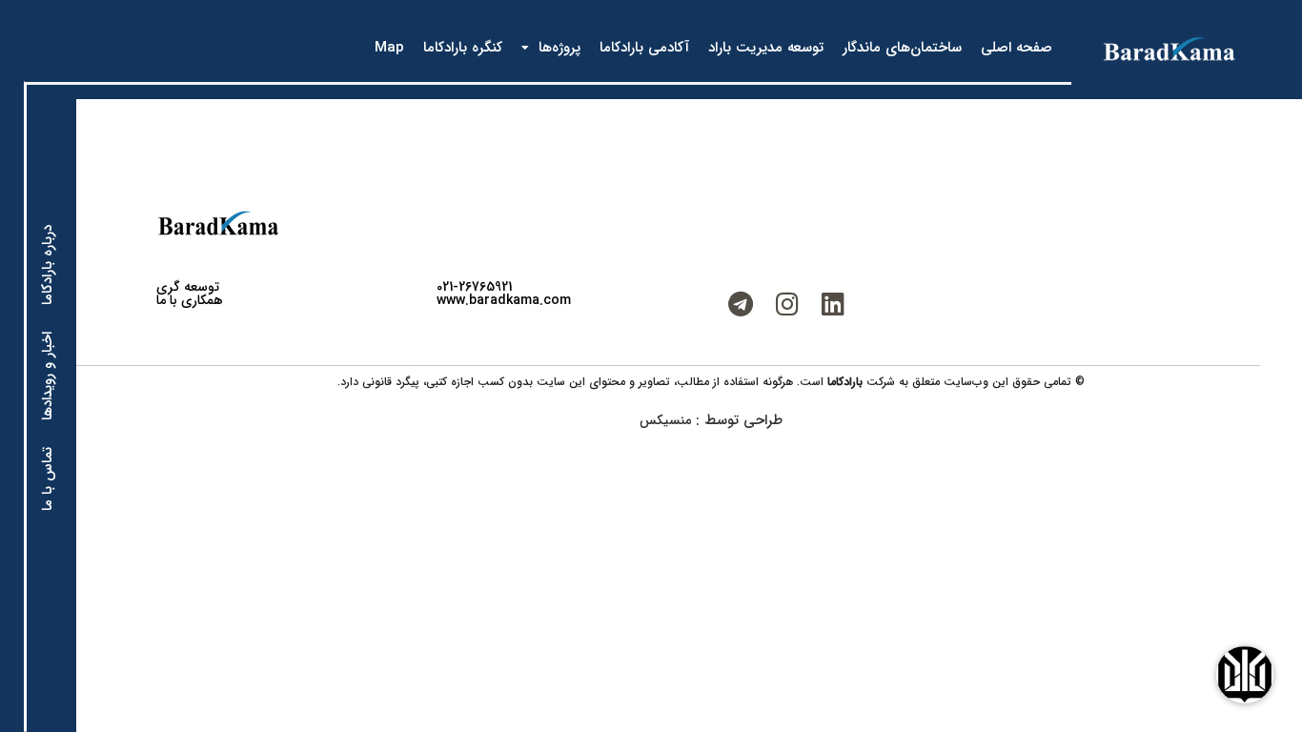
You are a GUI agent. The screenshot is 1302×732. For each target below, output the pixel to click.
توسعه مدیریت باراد (766, 47)
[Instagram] (787, 303)
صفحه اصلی (1016, 47)
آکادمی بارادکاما (644, 47)
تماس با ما (48, 479)
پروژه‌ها (559, 47)
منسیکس (665, 420)
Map (389, 47)
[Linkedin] (833, 303)
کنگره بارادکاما (462, 47)
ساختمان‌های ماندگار (902, 47)
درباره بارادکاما (48, 265)
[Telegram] (741, 303)
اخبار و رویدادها (48, 376)
